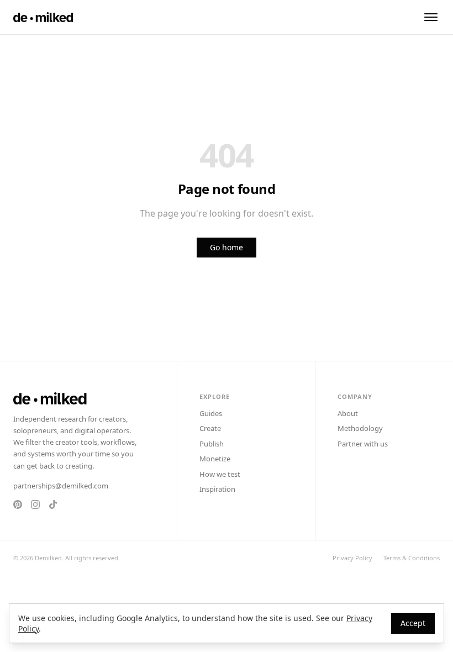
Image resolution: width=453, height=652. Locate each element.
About (348, 413)
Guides (210, 413)
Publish (211, 444)
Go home (226, 247)
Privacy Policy (352, 558)
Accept (413, 623)
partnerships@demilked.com (60, 486)
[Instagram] (35, 504)
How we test (219, 474)
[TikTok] (53, 504)
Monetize (214, 459)
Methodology (360, 428)
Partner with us (363, 444)
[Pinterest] (17, 504)
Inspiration (217, 489)
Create (210, 428)
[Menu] (431, 17)
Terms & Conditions (411, 558)
